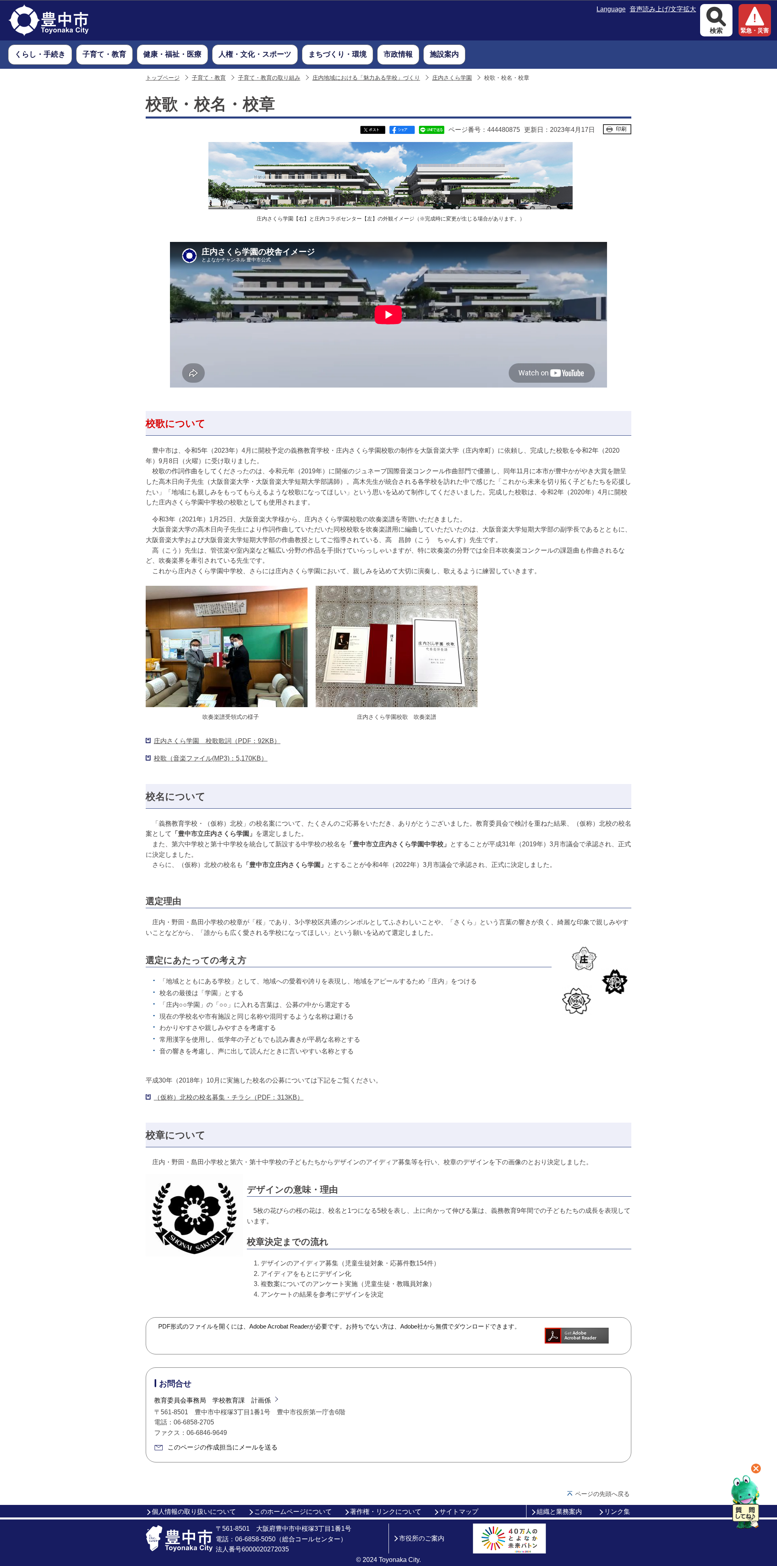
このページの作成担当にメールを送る (223, 1447)
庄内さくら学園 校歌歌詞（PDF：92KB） (217, 740)
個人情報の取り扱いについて (194, 1511)
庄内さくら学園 (452, 78)
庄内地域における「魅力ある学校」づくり (366, 78)
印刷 (621, 129)
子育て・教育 (209, 78)
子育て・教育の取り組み (269, 78)
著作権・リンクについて (385, 1511)
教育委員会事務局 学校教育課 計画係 (212, 1400)
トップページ (163, 78)
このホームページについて (293, 1511)
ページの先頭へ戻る (602, 1493)
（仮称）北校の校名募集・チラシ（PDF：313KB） (229, 1097)
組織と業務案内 (559, 1511)
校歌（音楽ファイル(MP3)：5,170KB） (210, 758)
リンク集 (617, 1511)
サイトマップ (458, 1511)
